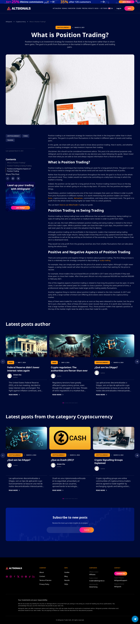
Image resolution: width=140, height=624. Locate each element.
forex (50, 198)
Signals (64, 8)
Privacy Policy (44, 584)
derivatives (78, 198)
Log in (119, 8)
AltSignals (9, 22)
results (91, 8)
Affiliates (92, 574)
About (41, 572)
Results (67, 580)
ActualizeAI (57, 8)
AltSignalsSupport (120, 580)
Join (129, 8)
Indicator (71, 8)
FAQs (66, 584)
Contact (42, 576)
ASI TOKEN (103, 8)
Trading (10, 140)
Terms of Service (45, 580)
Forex (25, 136)
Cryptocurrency (21, 22)
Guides (66, 572)
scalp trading (105, 260)
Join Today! (20, 208)
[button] (2, 361)
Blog (96, 8)
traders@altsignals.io (96, 581)
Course (78, 8)
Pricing (85, 8)
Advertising (93, 587)
